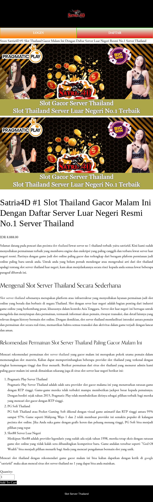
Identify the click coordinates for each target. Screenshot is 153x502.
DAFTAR (114, 33)
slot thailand (60, 246)
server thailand (59, 354)
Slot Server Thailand (77, 493)
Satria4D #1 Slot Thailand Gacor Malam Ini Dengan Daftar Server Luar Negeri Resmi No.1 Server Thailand (77, 41)
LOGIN (38, 33)
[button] (8, 482)
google (149, 458)
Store (3, 41)
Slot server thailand (12, 298)
